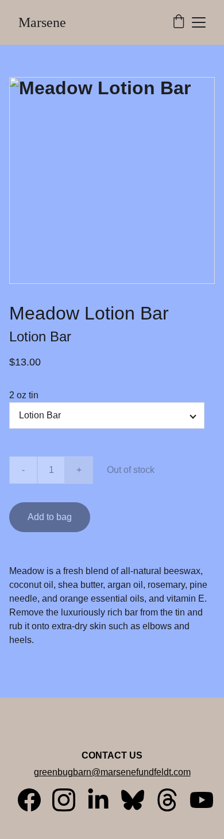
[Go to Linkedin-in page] (104, 799)
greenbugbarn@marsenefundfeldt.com (112, 772)
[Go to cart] (178, 22)
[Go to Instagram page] (69, 799)
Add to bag (50, 517)
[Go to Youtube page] (201, 799)
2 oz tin (23, 395)
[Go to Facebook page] (35, 799)
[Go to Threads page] (173, 799)
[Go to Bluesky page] (138, 799)
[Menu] (199, 22)
